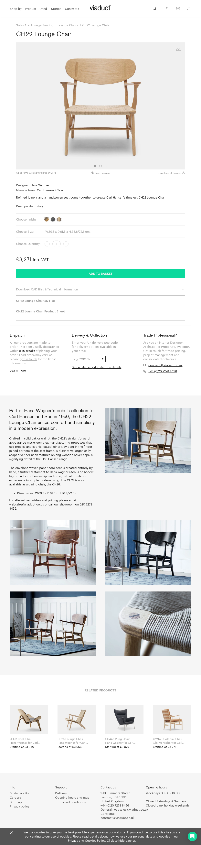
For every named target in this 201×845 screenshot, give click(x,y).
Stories (56, 8)
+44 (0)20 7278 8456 (162, 371)
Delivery (61, 793)
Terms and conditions (70, 802)
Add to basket (100, 273)
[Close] (11, 832)
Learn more (18, 370)
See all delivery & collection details (96, 367)
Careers (15, 797)
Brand (43, 8)
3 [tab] (106, 166)
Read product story (30, 206)
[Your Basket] (189, 8)
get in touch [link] (28, 359)
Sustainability (19, 793)
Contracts (72, 8)
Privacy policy (19, 806)
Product (30, 8)
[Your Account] (178, 9)
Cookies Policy (95, 840)
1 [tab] (95, 166)
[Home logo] (100, 7)
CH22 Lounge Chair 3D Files (35, 300)
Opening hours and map (72, 797)
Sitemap (16, 802)
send (103, 359)
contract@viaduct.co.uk (165, 365)
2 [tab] (100, 166)
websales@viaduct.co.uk (26, 504)
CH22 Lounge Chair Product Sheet (40, 311)
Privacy (73, 840)
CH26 (56, 484)
